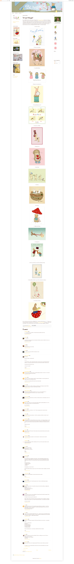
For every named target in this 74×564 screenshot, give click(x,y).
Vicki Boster (26, 519)
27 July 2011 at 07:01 (27, 546)
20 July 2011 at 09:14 (27, 437)
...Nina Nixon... (27, 473)
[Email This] (32, 325)
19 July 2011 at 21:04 (27, 347)
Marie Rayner (26, 435)
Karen (25, 484)
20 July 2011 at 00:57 (27, 398)
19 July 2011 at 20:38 (27, 334)
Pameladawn (26, 418)
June (25, 534)
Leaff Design (26, 440)
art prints (26, 326)
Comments (56, 63)
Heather (26, 337)
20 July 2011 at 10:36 (27, 443)
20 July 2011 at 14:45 (27, 470)
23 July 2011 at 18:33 (27, 531)
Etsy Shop (20, 13)
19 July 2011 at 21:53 (27, 368)
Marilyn (26, 413)
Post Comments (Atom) (29, 551)
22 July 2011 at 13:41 (27, 516)
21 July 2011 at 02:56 (27, 490)
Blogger (40, 558)
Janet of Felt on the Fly (41, 322)
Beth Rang (26, 479)
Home (13, 13)
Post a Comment (26, 548)
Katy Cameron (26, 396)
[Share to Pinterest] (35, 325)
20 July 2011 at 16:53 (27, 477)
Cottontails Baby (16, 76)
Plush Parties (15, 77)
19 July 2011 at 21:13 (27, 352)
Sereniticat (26, 455)
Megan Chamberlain (27, 390)
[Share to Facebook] (34, 325)
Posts (55, 61)
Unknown (26, 377)
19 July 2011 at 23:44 (27, 382)
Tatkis (25, 446)
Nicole (25, 350)
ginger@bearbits (27, 355)
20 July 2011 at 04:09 (27, 416)
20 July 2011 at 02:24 (27, 411)
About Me (16, 13)
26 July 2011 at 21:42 (27, 539)
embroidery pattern (29, 326)
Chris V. (26, 429)
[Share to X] (33, 325)
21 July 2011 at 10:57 (27, 502)
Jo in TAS (26, 408)
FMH (25, 344)
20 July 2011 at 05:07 (27, 427)
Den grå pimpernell (27, 371)
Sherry (25, 384)
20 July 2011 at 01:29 (27, 406)
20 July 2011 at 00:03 (27, 393)
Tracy (25, 512)
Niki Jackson (26, 331)
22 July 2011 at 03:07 (27, 509)
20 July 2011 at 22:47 (27, 482)
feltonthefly (26, 401)
